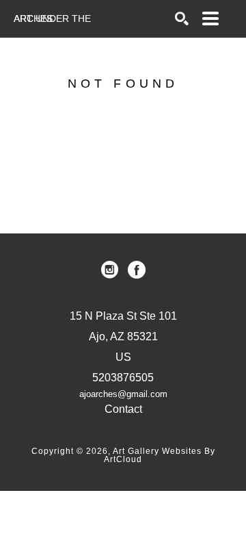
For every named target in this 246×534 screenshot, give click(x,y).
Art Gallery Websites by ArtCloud (159, 455)
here (161, 167)
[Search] (182, 18)
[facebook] (137, 270)
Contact (123, 409)
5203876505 (123, 377)
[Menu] (210, 18)
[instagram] (109, 270)
